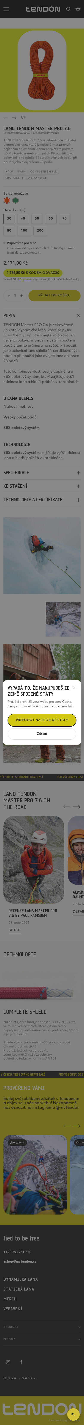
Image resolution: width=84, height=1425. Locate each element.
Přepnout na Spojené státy (42, 720)
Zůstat (42, 734)
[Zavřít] (74, 687)
